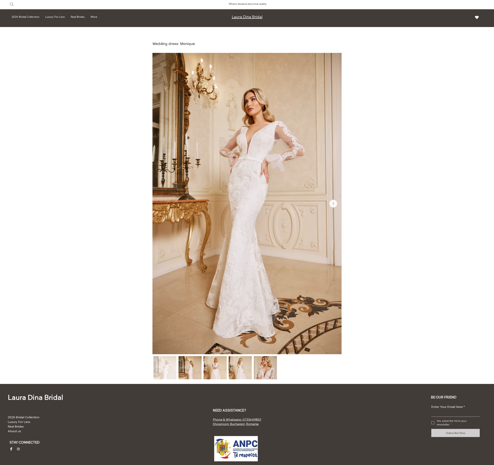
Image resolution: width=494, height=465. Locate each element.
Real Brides (16, 426)
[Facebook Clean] (11, 449)
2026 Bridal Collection (20, 417)
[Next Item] (333, 204)
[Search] (12, 4)
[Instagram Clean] (18, 449)
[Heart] (477, 17)
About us (14, 431)
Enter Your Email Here (448, 407)
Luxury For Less (19, 422)
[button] (78, 16)
